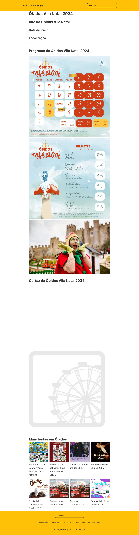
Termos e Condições (72, 522)
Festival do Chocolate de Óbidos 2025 (36, 504)
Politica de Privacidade (91, 522)
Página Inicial (44, 522)
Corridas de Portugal (32, 5)
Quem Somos (57, 522)
